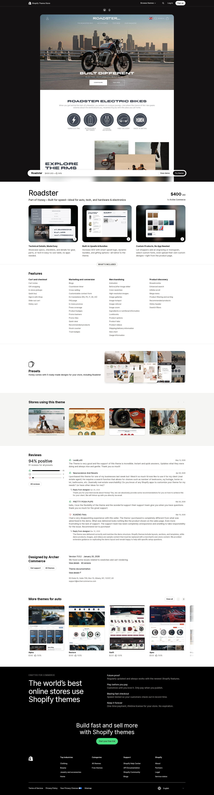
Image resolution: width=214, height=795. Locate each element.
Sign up (180, 3)
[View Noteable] (145, 366)
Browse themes (147, 3)
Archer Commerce (177, 199)
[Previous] (178, 402)
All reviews (35, 484)
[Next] (183, 402)
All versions (86, 563)
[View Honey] (159, 366)
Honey (41, 199)
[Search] (163, 3)
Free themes (97, 768)
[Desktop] (104, 10)
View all (169, 599)
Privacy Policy (52, 788)
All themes (49, 568)
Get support (35, 568)
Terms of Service (36, 788)
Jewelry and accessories (70, 772)
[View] (46, 422)
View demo (165, 173)
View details (74, 563)
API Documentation (131, 768)
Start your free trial (107, 741)
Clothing (63, 763)
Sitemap (88, 788)
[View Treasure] (117, 366)
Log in (170, 3)
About (157, 763)
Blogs (125, 776)
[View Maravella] (131, 366)
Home (62, 776)
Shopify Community (131, 772)
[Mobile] (109, 10)
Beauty (63, 768)
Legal (157, 772)
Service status (161, 776)
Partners (158, 768)
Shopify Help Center (132, 763)
